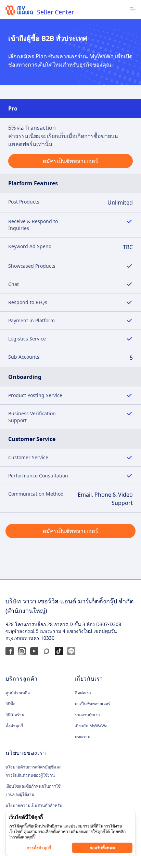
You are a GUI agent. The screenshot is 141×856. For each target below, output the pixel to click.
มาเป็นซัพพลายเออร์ (92, 704)
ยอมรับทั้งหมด (102, 848)
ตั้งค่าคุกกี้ (14, 726)
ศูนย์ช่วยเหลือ (17, 693)
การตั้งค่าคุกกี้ (39, 848)
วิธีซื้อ (10, 704)
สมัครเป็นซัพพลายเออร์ (70, 161)
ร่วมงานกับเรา (87, 715)
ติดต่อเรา (83, 693)
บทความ (82, 737)
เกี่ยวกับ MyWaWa (91, 726)
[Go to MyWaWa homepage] (19, 10)
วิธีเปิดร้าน (14, 715)
